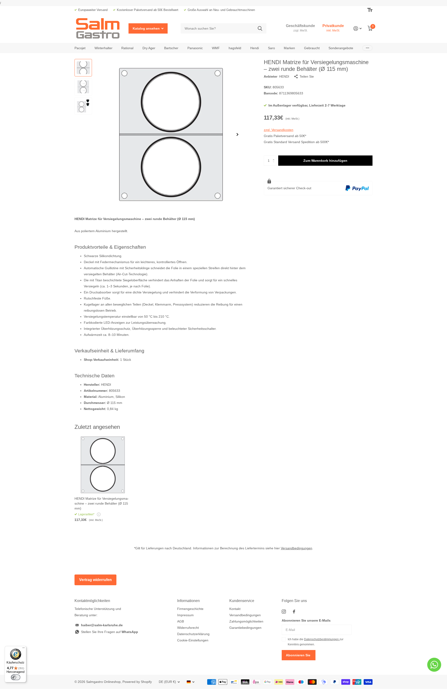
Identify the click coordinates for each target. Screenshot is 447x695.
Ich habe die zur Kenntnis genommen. (315, 642)
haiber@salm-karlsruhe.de (102, 625)
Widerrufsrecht (188, 628)
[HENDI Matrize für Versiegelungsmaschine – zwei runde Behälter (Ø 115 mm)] (102, 465)
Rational (127, 48)
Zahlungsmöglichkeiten (246, 621)
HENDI (284, 76)
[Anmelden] (357, 28)
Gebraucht (312, 48)
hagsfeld (235, 48)
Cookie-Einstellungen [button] (192, 640)
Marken (289, 48)
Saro (271, 48)
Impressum (185, 615)
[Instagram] (284, 611)
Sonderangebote (340, 48)
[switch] (15, 677)
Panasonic (195, 48)
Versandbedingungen (296, 548)
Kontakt (234, 609)
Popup (99, 514)
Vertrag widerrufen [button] (95, 580)
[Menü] (23, 649)
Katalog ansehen (147, 28)
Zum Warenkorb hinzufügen (325, 160)
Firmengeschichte (190, 609)
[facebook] (294, 611)
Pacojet (79, 48)
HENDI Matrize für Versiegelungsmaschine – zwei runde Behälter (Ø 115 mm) (101, 503)
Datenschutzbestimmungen (321, 639)
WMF (216, 48)
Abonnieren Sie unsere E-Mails (306, 620)
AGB (180, 621)
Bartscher (171, 48)
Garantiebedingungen (245, 628)
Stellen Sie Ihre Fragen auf (109, 632)
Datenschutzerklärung (193, 634)
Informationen (188, 601)
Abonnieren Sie (298, 655)
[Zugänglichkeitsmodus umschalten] (369, 10)
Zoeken (260, 28)
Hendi (254, 48)
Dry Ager (148, 48)
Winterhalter (103, 48)
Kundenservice (241, 601)
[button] (237, 134)
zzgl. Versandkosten (278, 130)
